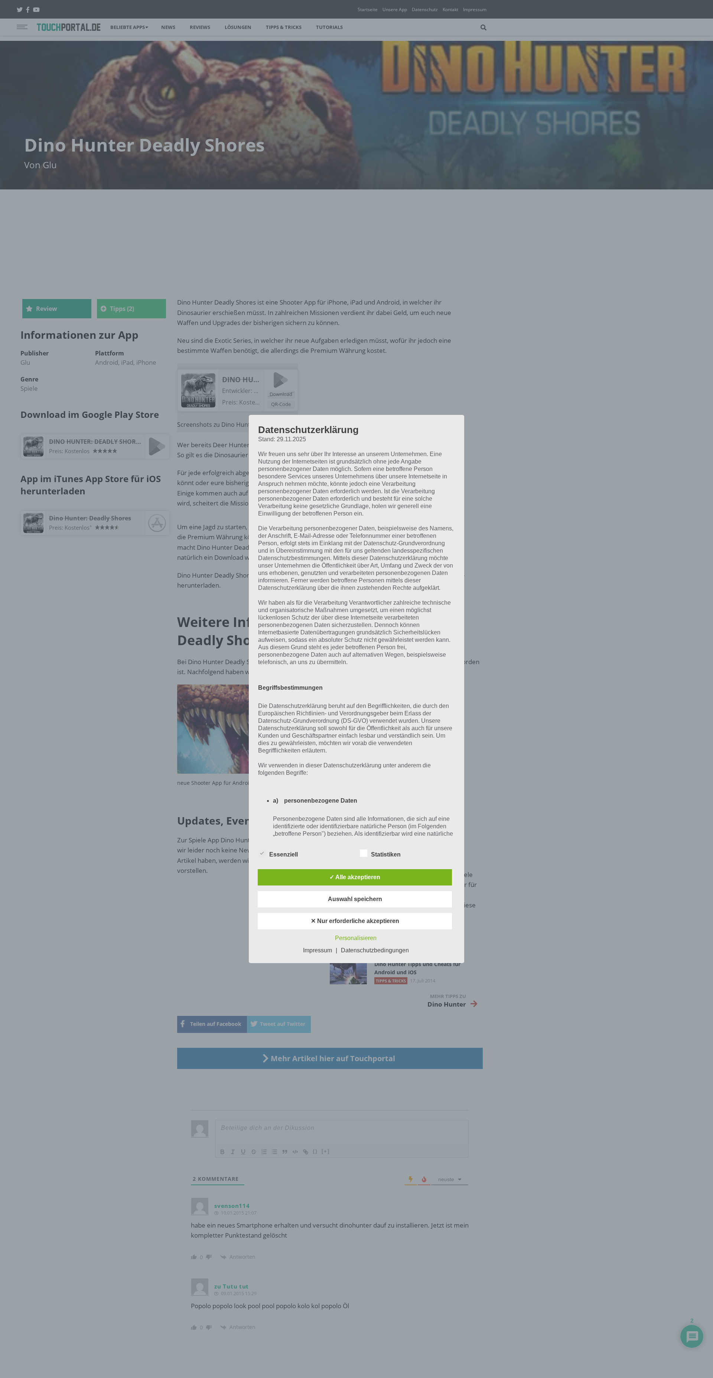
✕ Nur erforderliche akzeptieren (355, 921)
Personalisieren (356, 938)
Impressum (317, 950)
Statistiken (386, 854)
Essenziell (283, 854)
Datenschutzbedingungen (375, 950)
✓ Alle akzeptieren (354, 877)
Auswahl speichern (355, 899)
